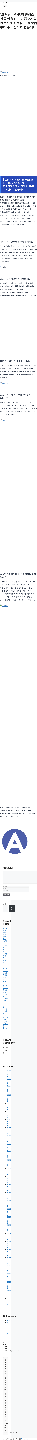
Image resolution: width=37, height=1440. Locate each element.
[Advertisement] (18, 51)
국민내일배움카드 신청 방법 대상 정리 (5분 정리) (5, 960)
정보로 (5, 2)
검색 (4, 904)
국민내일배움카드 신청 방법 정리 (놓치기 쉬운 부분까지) (5, 938)
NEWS (9, 1320)
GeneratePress (26, 1439)
